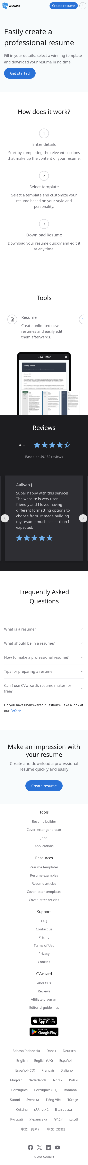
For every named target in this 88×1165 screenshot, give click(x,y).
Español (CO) (25, 1070)
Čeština (22, 1109)
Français (48, 1070)
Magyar (16, 1080)
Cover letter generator (44, 829)
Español (65, 1060)
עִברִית (58, 1119)
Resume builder (44, 821)
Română (70, 1090)
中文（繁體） (57, 1129)
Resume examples (44, 875)
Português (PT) (45, 1090)
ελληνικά (41, 1109)
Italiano (67, 1070)
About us (44, 983)
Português (19, 1090)
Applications (44, 846)
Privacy (44, 953)
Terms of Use (44, 945)
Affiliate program (44, 999)
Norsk (57, 1080)
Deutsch (69, 1051)
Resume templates (44, 867)
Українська (38, 1119)
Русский (16, 1119)
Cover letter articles (44, 900)
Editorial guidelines (44, 1007)
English (22, 1060)
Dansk (51, 1051)
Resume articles (44, 883)
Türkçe (73, 1099)
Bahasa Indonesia (26, 1051)
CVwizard (48, 1156)
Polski (73, 1080)
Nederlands (37, 1080)
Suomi (15, 1099)
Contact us (44, 929)
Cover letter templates (44, 891)
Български (63, 1109)
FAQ (13, 710)
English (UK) (43, 1060)
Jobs (44, 838)
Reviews (44, 991)
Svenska (32, 1099)
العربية (73, 1119)
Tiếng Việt (53, 1099)
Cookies (44, 962)
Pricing (44, 937)
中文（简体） (31, 1129)
